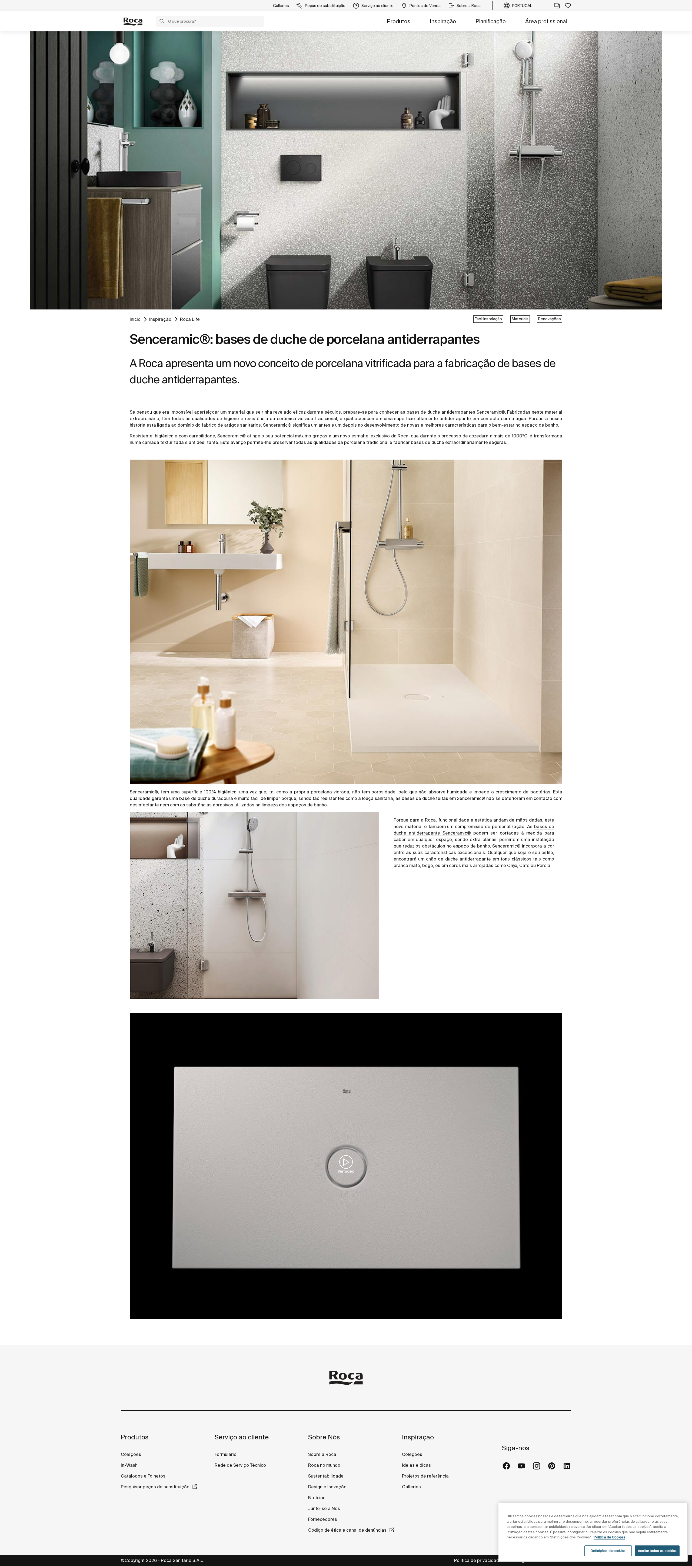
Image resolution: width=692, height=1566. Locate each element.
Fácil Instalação (488, 319)
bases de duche (427, 442)
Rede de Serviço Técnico (240, 1465)
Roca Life (190, 319)
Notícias (316, 1497)
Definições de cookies (608, 1550)
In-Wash (129, 1465)
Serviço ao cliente (242, 1437)
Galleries (411, 1486)
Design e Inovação (327, 1486)
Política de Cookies (609, 1537)
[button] (162, 22)
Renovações (549, 319)
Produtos (398, 21)
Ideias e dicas (416, 1465)
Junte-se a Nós (324, 1508)
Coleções (131, 1454)
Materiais (520, 319)
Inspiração (443, 21)
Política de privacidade (478, 1560)
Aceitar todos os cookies (657, 1550)
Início (135, 319)
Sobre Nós (324, 1437)
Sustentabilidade (326, 1475)
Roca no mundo (324, 1465)
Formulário (226, 1454)
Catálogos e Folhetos (143, 1475)
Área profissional (546, 21)
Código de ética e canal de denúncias (347, 1530)
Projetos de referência (425, 1475)
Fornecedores (322, 1519)
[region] (593, 1532)
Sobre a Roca (322, 1454)
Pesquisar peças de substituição (155, 1486)
